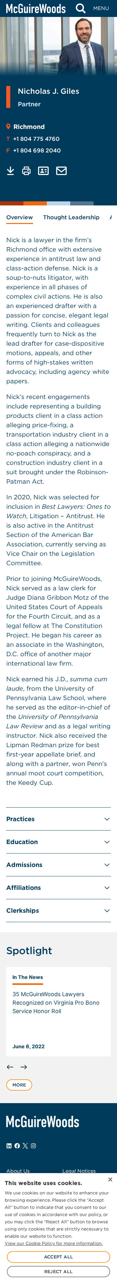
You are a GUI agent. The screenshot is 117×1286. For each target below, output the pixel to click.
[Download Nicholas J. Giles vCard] (43, 171)
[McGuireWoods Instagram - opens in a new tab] (33, 1146)
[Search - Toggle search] (81, 8)
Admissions (24, 865)
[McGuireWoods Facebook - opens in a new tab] (17, 1146)
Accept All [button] (58, 1256)
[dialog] (58, 1229)
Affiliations (23, 887)
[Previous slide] (10, 1067)
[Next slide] (23, 1067)
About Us (18, 1171)
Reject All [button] (58, 1271)
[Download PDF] (10, 171)
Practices (20, 819)
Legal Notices (79, 1171)
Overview (19, 217)
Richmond (29, 126)
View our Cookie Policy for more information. (54, 1243)
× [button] (110, 1179)
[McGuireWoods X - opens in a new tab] (25, 1146)
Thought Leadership (71, 217)
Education (22, 842)
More (19, 1084)
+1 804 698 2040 (33, 150)
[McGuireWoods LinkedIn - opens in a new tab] (9, 1146)
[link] (58, 1012)
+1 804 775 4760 (33, 139)
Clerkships (22, 910)
